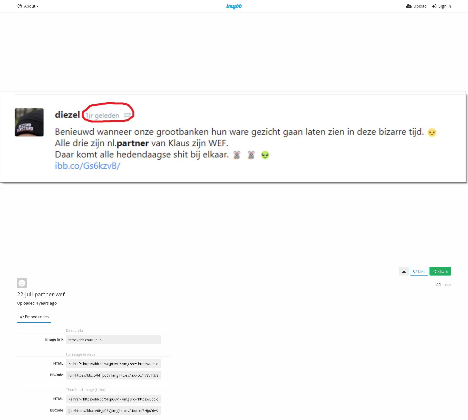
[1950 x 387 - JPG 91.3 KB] (404, 271)
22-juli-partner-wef (41, 294)
